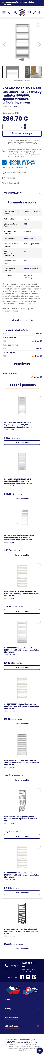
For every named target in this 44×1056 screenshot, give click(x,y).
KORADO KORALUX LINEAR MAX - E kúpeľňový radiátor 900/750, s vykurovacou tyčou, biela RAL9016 (18, 481)
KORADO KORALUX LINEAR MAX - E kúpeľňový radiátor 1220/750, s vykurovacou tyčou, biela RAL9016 (18, 425)
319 (25, 251)
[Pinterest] (34, 977)
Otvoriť (38, 333)
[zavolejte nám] (10, 12)
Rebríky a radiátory (28, 276)
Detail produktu (22, 442)
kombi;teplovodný (31, 244)
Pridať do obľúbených (16, 173)
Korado (13, 107)
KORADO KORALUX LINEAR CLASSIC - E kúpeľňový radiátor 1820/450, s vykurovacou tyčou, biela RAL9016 (19, 537)
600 (25, 261)
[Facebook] (23, 977)
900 (25, 224)
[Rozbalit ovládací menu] (40, 1051)
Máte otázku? (13, 183)
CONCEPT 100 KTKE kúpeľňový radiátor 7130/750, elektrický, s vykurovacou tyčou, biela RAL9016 (21, 762)
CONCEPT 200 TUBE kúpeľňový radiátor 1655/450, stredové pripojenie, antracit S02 (20, 819)
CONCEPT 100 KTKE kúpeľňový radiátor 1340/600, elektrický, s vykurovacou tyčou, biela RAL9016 (21, 650)
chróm (26, 219)
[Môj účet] (35, 12)
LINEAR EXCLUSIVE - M (32, 213)
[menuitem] (12, 72)
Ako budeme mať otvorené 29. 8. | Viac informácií (18, 3)
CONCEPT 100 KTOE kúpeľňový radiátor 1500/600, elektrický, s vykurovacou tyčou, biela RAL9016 (21, 594)
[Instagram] (29, 977)
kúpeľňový (28, 239)
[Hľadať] (29, 12)
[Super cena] (39, 396)
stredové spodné (31, 268)
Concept (13, 598)
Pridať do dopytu (23, 133)
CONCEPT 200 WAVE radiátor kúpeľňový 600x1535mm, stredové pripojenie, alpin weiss (21, 931)
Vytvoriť (38, 377)
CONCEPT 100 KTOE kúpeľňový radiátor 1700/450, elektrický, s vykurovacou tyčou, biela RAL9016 (21, 875)
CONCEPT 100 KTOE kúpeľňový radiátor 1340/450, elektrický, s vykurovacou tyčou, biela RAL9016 (21, 706)
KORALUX (27, 231)
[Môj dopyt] (40, 12)
